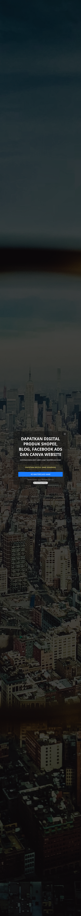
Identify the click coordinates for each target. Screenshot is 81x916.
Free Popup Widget (41, 483)
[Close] (64, 434)
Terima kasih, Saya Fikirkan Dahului (40, 480)
